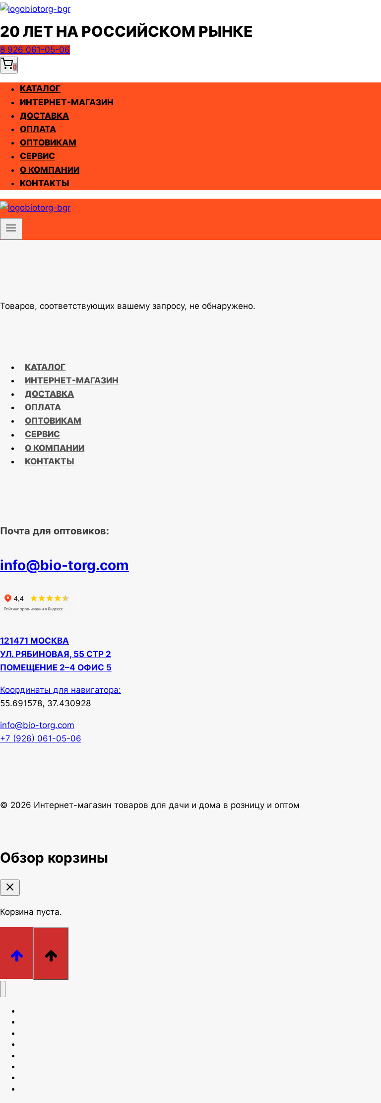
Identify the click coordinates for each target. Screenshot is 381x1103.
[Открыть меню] (11, 229)
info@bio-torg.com (64, 565)
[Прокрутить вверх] (16, 952)
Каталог (40, 89)
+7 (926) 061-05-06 (40, 738)
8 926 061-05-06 (35, 50)
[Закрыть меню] (2, 989)
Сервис (37, 156)
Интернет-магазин (67, 102)
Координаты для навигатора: (60, 690)
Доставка (44, 116)
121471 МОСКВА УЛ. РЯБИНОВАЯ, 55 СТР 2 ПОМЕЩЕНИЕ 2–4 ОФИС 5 (56, 654)
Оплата (38, 129)
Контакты (44, 183)
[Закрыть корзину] (10, 888)
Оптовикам (48, 142)
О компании (49, 170)
